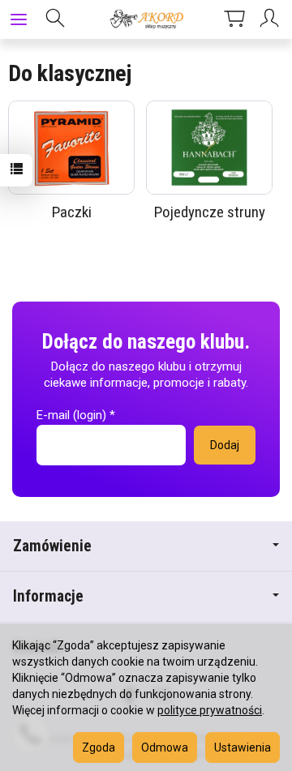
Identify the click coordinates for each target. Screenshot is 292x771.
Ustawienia (242, 747)
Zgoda (98, 747)
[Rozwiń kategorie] (18, 19)
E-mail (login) (71, 415)
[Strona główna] (145, 19)
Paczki (72, 212)
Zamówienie (52, 546)
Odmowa (164, 747)
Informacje (48, 596)
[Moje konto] (271, 19)
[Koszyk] (234, 19)
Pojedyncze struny (209, 212)
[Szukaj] (55, 19)
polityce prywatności (209, 710)
